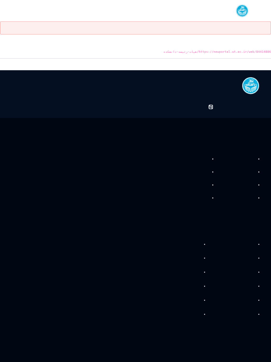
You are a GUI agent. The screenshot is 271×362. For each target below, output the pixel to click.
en (22, 11)
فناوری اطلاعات (244, 198)
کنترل (250, 172)
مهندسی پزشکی (196, 172)
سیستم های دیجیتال (239, 185)
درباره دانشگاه (244, 244)
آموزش (249, 258)
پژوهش (248, 272)
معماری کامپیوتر (196, 159)
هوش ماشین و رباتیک (191, 185)
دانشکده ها (246, 286)
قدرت (250, 159)
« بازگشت (264, 65)
